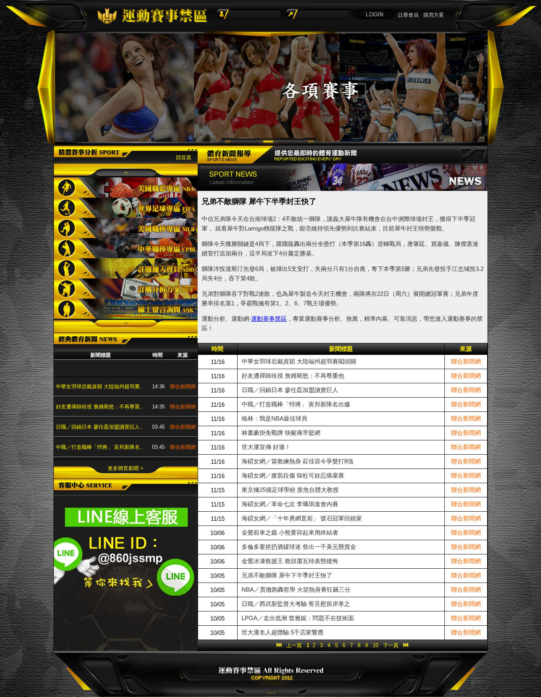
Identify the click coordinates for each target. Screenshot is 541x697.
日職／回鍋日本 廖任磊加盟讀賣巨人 (290, 390)
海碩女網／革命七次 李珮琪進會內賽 (290, 504)
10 (375, 645)
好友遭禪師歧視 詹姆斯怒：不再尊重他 (293, 375)
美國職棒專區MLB (126, 228)
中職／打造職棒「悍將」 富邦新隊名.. (99, 435)
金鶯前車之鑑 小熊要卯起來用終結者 (290, 532)
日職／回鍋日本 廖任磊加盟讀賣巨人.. (99, 414)
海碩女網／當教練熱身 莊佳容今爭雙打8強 (297, 461)
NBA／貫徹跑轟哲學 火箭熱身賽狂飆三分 (296, 589)
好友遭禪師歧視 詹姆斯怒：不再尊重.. (99, 394)
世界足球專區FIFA (126, 208)
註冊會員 (408, 15)
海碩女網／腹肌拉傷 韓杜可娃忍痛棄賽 (293, 475)
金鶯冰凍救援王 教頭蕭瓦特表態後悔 (290, 561)
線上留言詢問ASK (126, 309)
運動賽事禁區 (269, 318)
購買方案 (433, 15)
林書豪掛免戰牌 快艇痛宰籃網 (281, 432)
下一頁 (390, 645)
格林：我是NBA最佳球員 (84, 455)
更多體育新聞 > (125, 468)
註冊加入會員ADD (126, 268)
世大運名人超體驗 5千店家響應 (283, 632)
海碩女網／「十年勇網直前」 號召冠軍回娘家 (302, 518)
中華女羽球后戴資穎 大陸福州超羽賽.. (99, 374)
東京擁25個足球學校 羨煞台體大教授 (290, 489)
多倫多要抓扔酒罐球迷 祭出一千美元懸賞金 (299, 546)
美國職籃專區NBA (126, 187)
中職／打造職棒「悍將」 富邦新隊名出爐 (296, 404)
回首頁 (183, 157)
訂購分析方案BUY (126, 288)
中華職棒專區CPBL (126, 248)
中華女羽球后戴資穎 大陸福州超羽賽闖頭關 (299, 361)
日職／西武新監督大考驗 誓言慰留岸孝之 (296, 603)
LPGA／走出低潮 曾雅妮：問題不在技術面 (298, 618)
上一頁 (294, 645)
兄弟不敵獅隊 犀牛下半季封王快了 (287, 575)
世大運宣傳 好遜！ (266, 447)
